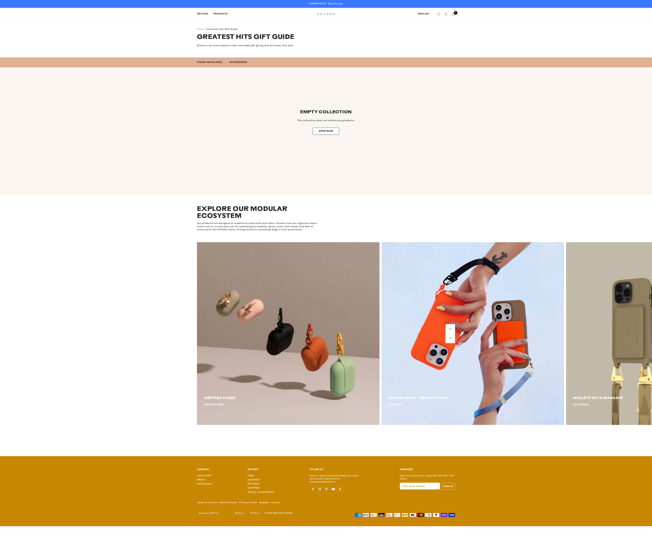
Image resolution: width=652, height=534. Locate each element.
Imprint (275, 503)
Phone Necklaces (209, 62)
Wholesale (204, 484)
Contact (254, 480)
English (423, 14)
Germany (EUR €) (209, 513)
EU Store (255, 513)
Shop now (326, 131)
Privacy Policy (248, 503)
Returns (254, 484)
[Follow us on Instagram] (319, 489)
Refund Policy (228, 503)
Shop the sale (335, 4)
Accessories (238, 62)
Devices (202, 14)
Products (220, 14)
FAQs (251, 476)
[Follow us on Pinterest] (326, 489)
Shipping (254, 488)
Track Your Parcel (261, 492)
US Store (239, 513)
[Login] (446, 14)
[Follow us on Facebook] (313, 489)
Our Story (204, 476)
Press (201, 480)
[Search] (438, 14)
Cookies (264, 503)
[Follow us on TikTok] (340, 489)
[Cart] (453, 14)
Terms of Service (207, 503)
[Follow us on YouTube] (333, 489)
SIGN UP (448, 486)
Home (200, 29)
